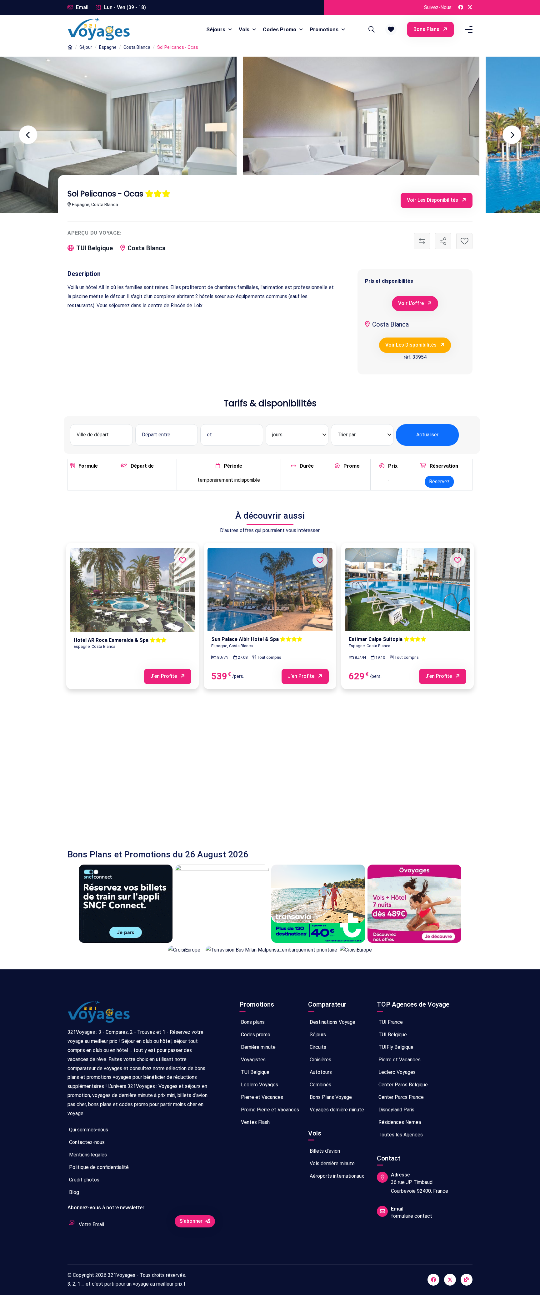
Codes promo (255, 1035)
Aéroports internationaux (336, 1176)
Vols (245, 29)
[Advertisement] (255, 775)
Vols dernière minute (331, 1163)
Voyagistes (253, 1060)
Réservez (439, 482)
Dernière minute (258, 1047)
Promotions (325, 29)
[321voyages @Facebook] (433, 1280)
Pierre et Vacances (261, 1097)
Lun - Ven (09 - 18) (124, 7)
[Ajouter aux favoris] (464, 241)
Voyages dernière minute (336, 1110)
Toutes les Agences (400, 1135)
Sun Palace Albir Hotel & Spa (245, 639)
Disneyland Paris (395, 1110)
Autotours (320, 1072)
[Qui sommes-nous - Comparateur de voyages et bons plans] (99, 1014)
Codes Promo (280, 29)
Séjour (85, 47)
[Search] (371, 29)
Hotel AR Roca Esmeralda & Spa (112, 640)
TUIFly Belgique (395, 1047)
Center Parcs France (400, 1097)
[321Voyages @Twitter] (470, 7)
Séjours (216, 29)
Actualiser (427, 435)
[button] (391, 29)
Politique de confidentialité (98, 1167)
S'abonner (191, 1221)
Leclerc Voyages (259, 1085)
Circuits (317, 1047)
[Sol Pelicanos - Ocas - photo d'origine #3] (118, 135)
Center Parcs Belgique (402, 1085)
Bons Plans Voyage (330, 1097)
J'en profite (164, 676)
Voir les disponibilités (433, 200)
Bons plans (427, 29)
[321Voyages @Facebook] (460, 7)
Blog (73, 1192)
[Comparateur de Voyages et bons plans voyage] (99, 29)
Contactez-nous (86, 1142)
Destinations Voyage (331, 1022)
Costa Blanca (136, 47)
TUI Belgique (254, 1072)
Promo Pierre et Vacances (269, 1110)
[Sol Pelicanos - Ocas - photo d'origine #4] (361, 135)
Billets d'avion (324, 1151)
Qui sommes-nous (88, 1130)
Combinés (319, 1085)
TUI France (390, 1022)
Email (81, 7)
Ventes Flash (255, 1122)
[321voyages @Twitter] (450, 1280)
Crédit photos (83, 1180)
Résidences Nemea (399, 1122)
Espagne (108, 47)
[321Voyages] (70, 47)
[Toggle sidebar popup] (467, 29)
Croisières (319, 1060)
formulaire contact (411, 1216)
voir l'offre (411, 303)
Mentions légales (87, 1155)
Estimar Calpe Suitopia (376, 639)
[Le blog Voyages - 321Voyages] (466, 1280)
